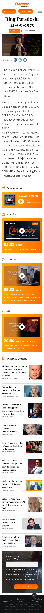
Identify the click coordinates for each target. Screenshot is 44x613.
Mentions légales (38, 600)
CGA (32, 600)
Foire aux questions (20, 600)
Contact (12, 600)
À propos (5, 600)
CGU (27, 600)
